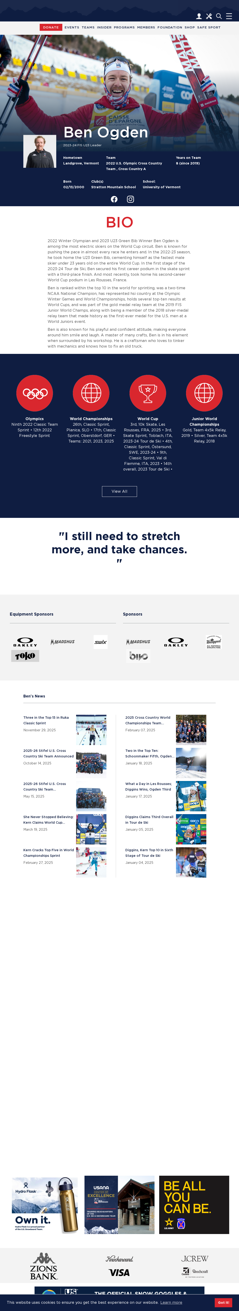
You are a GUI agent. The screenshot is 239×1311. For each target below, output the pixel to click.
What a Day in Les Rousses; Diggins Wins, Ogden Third (148, 786)
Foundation (170, 27)
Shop (190, 27)
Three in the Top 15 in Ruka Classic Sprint (46, 720)
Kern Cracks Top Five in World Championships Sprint (48, 853)
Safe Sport (209, 27)
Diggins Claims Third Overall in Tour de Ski (149, 819)
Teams (88, 27)
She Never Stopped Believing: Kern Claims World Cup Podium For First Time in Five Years (48, 819)
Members (146, 27)
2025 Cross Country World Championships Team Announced (147, 720)
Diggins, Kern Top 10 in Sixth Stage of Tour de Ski (149, 853)
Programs (124, 27)
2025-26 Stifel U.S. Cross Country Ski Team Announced (48, 753)
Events (72, 27)
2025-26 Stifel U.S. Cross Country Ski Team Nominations (44, 786)
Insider (104, 27)
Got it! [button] (223, 1302)
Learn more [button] (171, 1302)
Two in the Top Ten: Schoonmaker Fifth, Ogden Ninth (148, 753)
